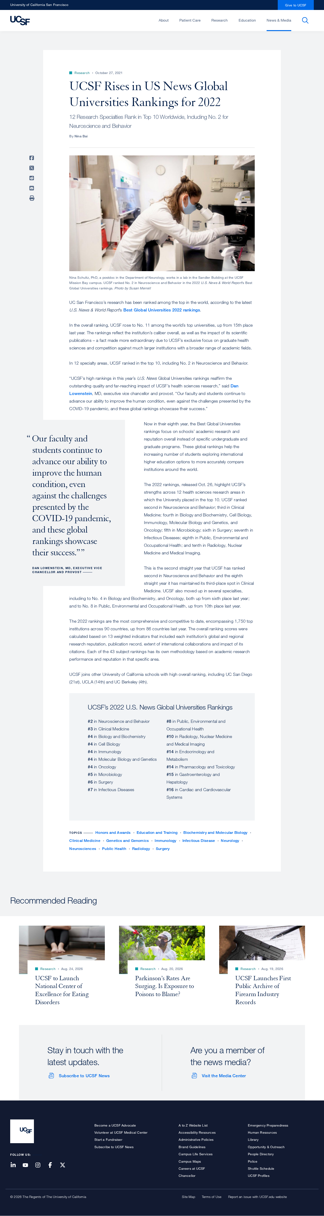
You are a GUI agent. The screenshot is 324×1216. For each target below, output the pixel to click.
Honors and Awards (112, 832)
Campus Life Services (196, 1154)
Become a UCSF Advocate (115, 1125)
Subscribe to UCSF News (84, 1075)
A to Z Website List (193, 1125)
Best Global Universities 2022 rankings (161, 309)
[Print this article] (32, 198)
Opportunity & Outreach (266, 1147)
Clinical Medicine (84, 840)
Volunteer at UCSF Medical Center (121, 1132)
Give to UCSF (295, 5)
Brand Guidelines (192, 1147)
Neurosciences (82, 848)
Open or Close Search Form (305, 20)
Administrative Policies (196, 1139)
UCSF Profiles (258, 1176)
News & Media (279, 20)
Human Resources (262, 1132)
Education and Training (157, 832)
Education (247, 20)
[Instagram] (40, 1165)
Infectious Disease (198, 840)
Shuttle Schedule (261, 1168)
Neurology (230, 840)
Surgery (163, 848)
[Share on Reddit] (32, 178)
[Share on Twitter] (32, 168)
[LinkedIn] (16, 1165)
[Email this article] (32, 188)
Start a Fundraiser (108, 1139)
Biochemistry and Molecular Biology (215, 832)
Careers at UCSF (192, 1168)
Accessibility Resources (197, 1132)
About (164, 20)
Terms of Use (211, 1197)
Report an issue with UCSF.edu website (257, 1197)
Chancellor (187, 1176)
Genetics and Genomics (127, 840)
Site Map (188, 1197)
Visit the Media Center (224, 1075)
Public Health (114, 848)
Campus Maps (190, 1161)
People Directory (261, 1154)
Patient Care (190, 20)
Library (253, 1139)
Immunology (165, 840)
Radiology (141, 848)
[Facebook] (53, 1165)
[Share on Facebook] (32, 158)
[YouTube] (28, 1165)
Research (219, 20)
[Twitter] (65, 1165)
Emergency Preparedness (268, 1125)
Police (252, 1161)
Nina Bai (81, 136)
